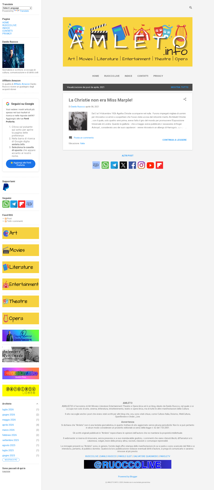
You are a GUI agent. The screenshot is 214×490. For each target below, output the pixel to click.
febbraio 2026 (9, 435)
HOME (95, 76)
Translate (24, 11)
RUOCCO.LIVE (112, 76)
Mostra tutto (179, 87)
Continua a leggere (174, 140)
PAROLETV (165, 456)
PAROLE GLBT (125, 456)
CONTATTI (142, 76)
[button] (185, 99)
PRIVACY (158, 76)
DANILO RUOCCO (108, 456)
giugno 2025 (8, 455)
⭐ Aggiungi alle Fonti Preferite (20, 163)
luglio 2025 (8, 450)
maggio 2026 (9, 419)
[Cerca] (190, 8)
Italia (82, 143)
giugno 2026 (8, 414)
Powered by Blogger (127, 476)
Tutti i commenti (15, 221)
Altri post (127, 155)
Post (9, 218)
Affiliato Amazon (22, 84)
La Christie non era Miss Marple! (100, 100)
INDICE (128, 76)
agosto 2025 (8, 445)
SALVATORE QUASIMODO (146, 456)
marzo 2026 (8, 430)
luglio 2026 (8, 409)
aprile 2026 (8, 424)
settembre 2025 (10, 440)
